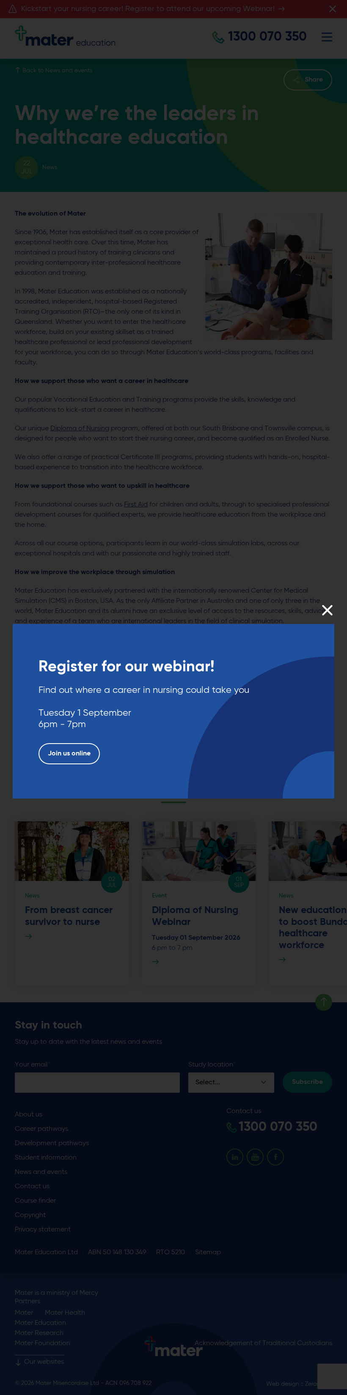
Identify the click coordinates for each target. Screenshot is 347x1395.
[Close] (326, 610)
